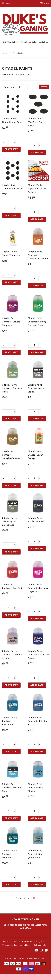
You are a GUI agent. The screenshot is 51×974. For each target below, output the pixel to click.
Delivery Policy (40, 945)
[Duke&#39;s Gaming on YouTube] (46, 950)
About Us (7, 941)
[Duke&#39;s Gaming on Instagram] (41, 950)
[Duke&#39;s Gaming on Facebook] (36, 950)
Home (4, 53)
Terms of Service (9, 945)
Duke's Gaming (18, 958)
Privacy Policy (40, 941)
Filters (44, 87)
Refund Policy (25, 945)
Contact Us (27, 941)
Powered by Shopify (35, 958)
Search (17, 941)
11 (34, 898)
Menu (8, 3)
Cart (46, 3)
